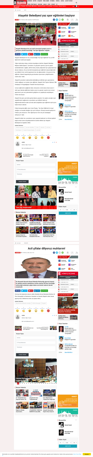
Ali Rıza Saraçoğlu (36, 303)
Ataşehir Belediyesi (20, 127)
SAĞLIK (45, 4)
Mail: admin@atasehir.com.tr (28, 148)
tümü (76, 186)
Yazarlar (23, 6)
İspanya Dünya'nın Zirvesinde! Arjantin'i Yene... (21, 236)
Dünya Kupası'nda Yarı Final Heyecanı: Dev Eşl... (48, 236)
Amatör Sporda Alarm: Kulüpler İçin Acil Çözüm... (21, 224)
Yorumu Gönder (22, 181)
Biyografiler (16, 7)
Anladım (87, 454)
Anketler (35, 6)
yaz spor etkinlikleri (30, 127)
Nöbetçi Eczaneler (42, 6)
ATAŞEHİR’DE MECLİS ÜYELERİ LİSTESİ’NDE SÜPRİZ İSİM (71, 114)
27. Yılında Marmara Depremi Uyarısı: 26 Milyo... (21, 399)
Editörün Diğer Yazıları (26, 144)
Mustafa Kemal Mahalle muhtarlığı (23, 303)
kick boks (48, 127)
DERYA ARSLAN (69, 111)
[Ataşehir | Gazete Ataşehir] (20, 2)
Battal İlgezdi (18, 130)
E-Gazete (29, 6)
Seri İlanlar (55, 6)
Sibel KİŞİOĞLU (68, 119)
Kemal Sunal (68, 192)
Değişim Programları (70, 106)
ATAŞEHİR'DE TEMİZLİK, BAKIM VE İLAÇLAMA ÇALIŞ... (36, 411)
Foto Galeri (17, 6)
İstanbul (37, 19)
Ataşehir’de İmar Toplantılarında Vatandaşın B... (34, 399)
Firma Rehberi (49, 6)
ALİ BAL (67, 93)
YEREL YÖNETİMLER (32, 4)
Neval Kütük (68, 105)
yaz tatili (38, 130)
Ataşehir (44, 303)
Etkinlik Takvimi (62, 6)
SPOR (49, 4)
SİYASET (53, 4)
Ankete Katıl (68, 172)
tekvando (43, 127)
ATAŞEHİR (26, 243)
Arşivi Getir (68, 213)
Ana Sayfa (18, 10)
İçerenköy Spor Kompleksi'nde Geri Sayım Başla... (35, 236)
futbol (37, 127)
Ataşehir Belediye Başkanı (29, 130)
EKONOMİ (40, 4)
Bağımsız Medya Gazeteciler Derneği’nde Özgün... (21, 411)
